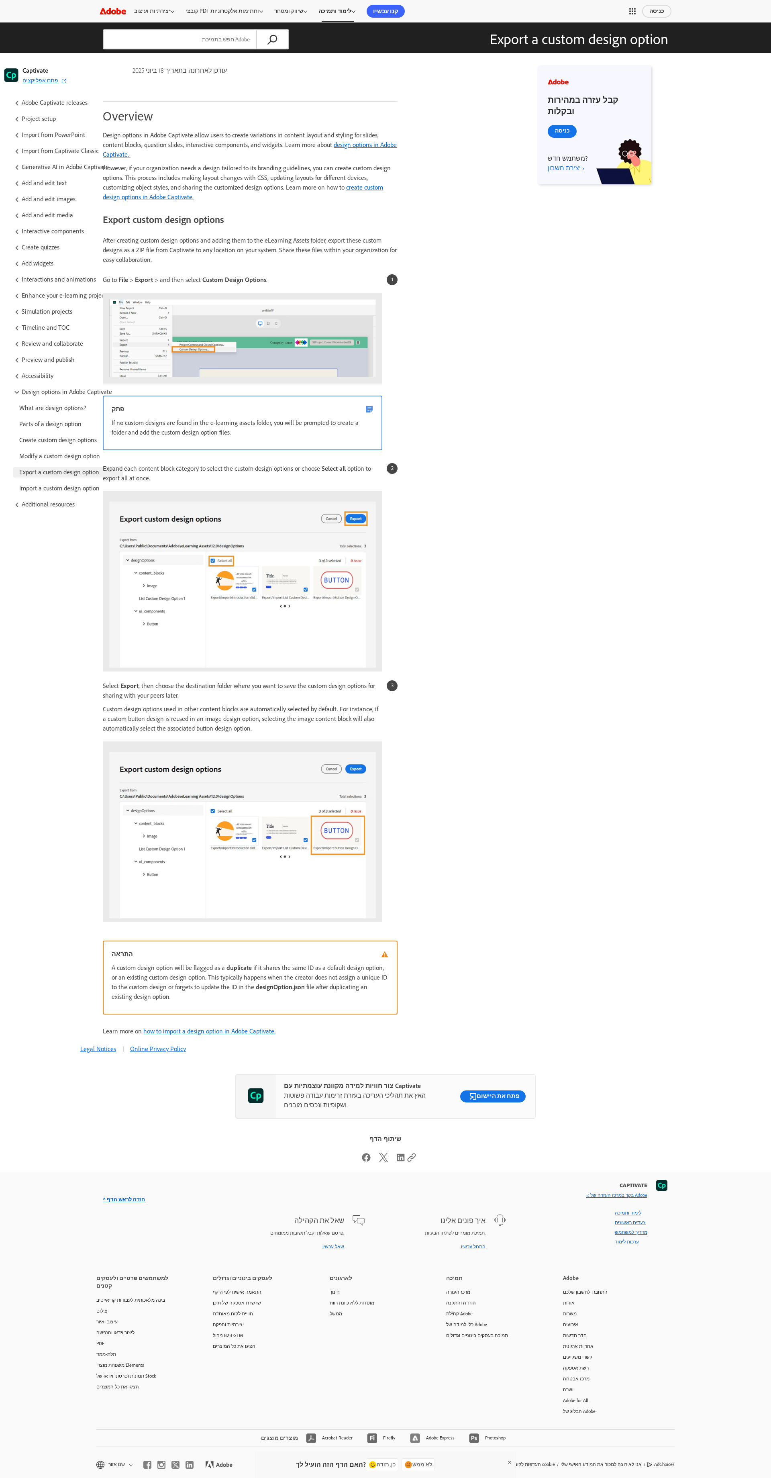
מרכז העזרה (458, 1292)
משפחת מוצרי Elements (120, 1365)
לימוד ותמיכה (334, 11)
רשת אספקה (576, 1368)
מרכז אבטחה (576, 1379)
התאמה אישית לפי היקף (237, 1292)
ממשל (336, 1314)
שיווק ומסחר (288, 11)
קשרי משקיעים (577, 1357)
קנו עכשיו (385, 11)
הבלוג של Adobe (579, 1411)
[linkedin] (190, 1465)
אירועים (570, 1324)
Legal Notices (98, 1049)
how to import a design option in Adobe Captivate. (209, 1031)
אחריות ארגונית (578, 1346)
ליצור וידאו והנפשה (115, 1332)
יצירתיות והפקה (228, 1324)
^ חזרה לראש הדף (124, 1199)
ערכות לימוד (627, 1242)
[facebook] (147, 1465)
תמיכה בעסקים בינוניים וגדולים (477, 1335)
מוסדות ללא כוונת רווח (352, 1303)
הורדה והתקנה (461, 1303)
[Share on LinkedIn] (401, 1160)
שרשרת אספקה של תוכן (237, 1303)
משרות (570, 1314)
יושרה (569, 1389)
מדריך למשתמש (631, 1232)
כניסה (656, 11)
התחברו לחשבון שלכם (585, 1292)
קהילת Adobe (459, 1314)
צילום (101, 1311)
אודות (569, 1303)
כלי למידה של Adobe (466, 1324)
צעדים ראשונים (630, 1222)
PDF (100, 1343)
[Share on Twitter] (383, 1160)
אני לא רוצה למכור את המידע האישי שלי (601, 1464)
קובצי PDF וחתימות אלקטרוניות (222, 11)
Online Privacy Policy (158, 1049)
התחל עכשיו (473, 1246)
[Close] (509, 1462)
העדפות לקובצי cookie (532, 1464)
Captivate (35, 70)
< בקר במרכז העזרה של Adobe (616, 1195)
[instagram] (161, 1465)
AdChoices (664, 1464)
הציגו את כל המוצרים (117, 1387)
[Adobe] (112, 11)
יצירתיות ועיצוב (152, 11)
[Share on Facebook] (366, 1160)
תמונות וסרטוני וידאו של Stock (126, 1376)
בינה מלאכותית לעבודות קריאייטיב (130, 1300)
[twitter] (175, 1465)
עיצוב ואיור (107, 1322)
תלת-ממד (106, 1354)
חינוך (335, 1292)
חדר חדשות (575, 1335)
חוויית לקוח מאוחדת (233, 1314)
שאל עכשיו (333, 1246)
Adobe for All (575, 1400)
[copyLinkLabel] (411, 1160)
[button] (632, 11)
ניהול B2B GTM (228, 1335)
